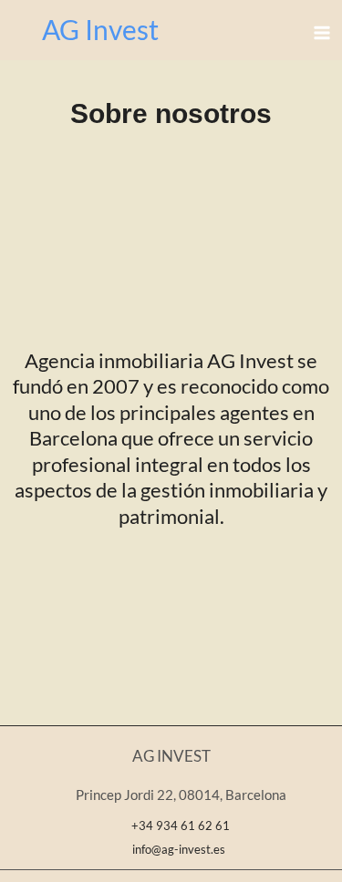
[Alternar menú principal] (322, 33)
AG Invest (100, 29)
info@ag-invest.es (176, 849)
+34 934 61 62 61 (180, 825)
